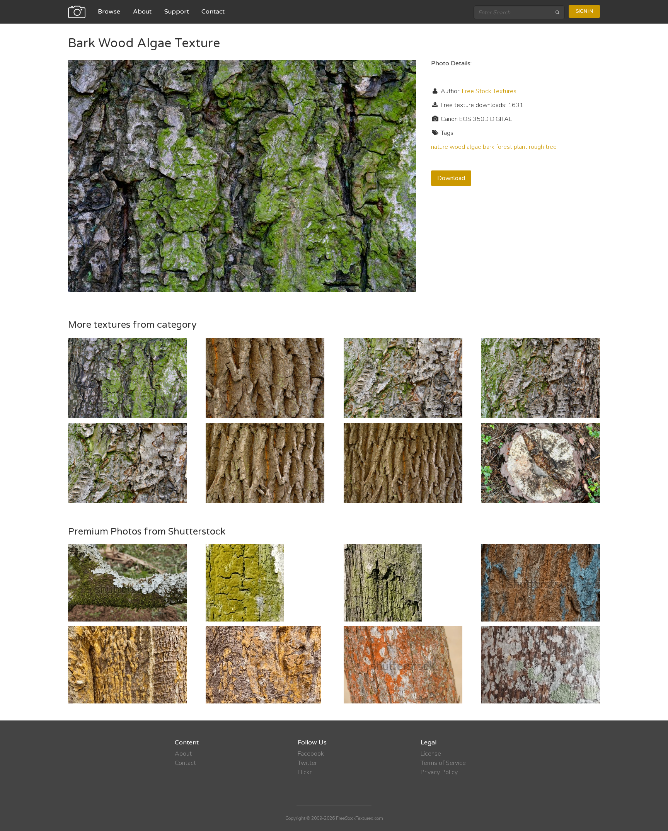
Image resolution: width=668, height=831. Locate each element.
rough (536, 147)
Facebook (311, 753)
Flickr (305, 772)
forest (504, 147)
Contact (213, 11)
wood (457, 147)
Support (176, 11)
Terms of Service (443, 763)
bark (488, 147)
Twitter (307, 763)
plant (520, 147)
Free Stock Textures (489, 91)
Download (451, 178)
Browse (109, 11)
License (431, 753)
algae (474, 147)
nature (439, 147)
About (142, 11)
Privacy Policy (439, 772)
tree (551, 147)
